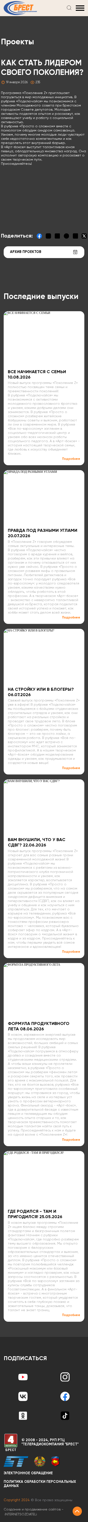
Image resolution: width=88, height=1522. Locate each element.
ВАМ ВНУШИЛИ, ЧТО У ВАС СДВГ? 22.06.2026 (36, 842)
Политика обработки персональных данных (40, 1484)
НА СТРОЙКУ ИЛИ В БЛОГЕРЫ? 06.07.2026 (41, 692)
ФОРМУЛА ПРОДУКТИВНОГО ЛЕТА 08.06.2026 (38, 1026)
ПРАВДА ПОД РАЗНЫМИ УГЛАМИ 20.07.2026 (42, 533)
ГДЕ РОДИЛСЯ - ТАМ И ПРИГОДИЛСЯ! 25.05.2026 (35, 1214)
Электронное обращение (28, 1473)
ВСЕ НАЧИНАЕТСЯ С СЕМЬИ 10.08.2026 (37, 375)
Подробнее (71, 459)
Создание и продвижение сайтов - (33, 1512)
